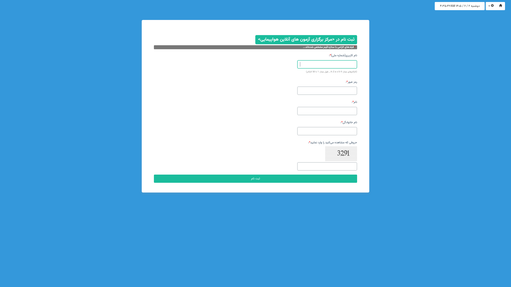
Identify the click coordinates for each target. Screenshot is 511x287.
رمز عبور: (351, 82)
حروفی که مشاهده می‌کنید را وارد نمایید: (332, 142)
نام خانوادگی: (349, 122)
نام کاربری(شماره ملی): (343, 55)
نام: (354, 102)
